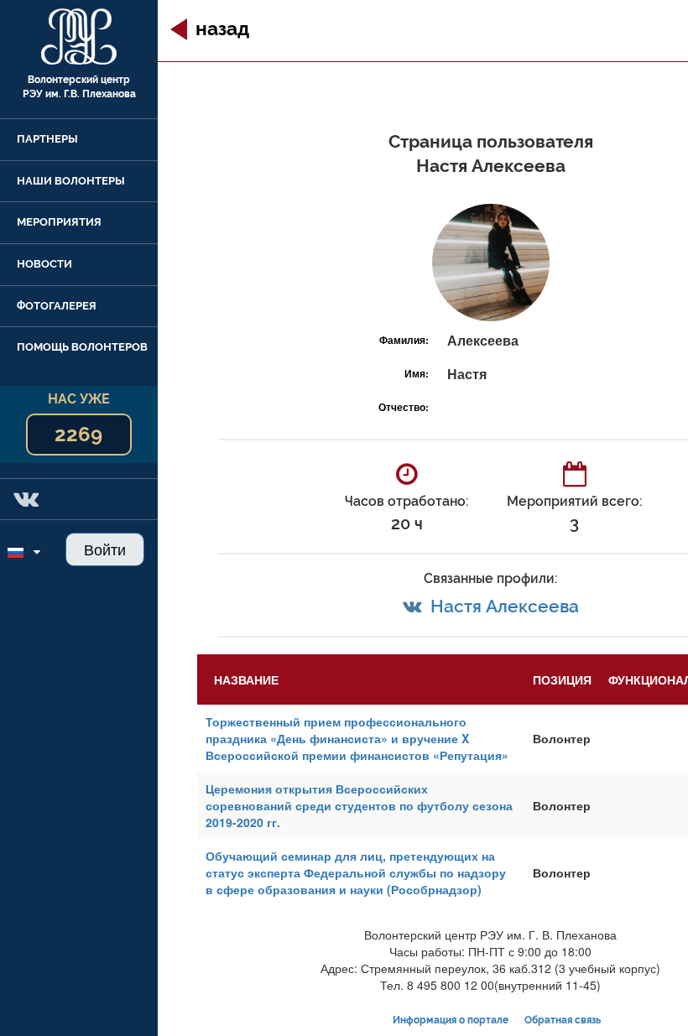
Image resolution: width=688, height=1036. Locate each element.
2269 (78, 434)
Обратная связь (562, 1020)
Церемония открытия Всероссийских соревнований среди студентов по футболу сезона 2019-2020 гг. (359, 805)
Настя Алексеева (504, 606)
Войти (105, 549)
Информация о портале (450, 1020)
